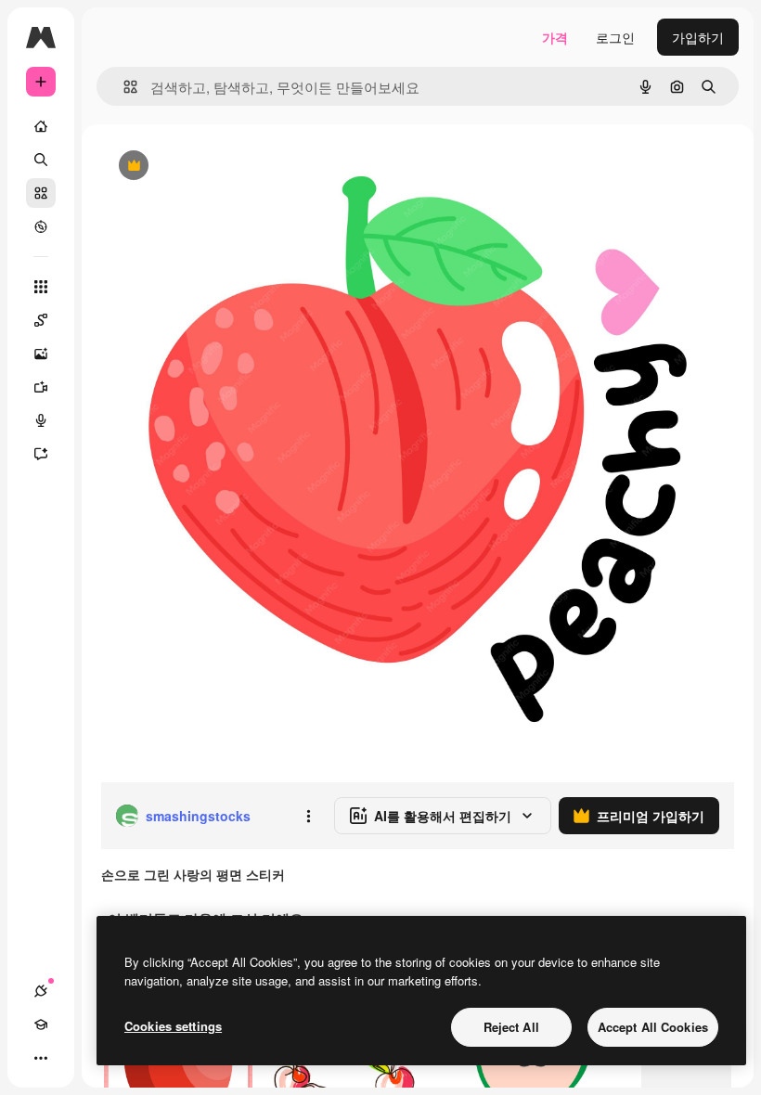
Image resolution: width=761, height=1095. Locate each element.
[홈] (41, 126)
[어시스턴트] (41, 454)
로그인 (615, 37)
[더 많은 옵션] (308, 815)
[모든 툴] (41, 287)
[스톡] (41, 193)
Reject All (511, 1027)
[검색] (41, 159)
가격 (555, 37)
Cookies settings (173, 1026)
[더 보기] (41, 1058)
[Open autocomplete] (122, 87)
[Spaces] (41, 320)
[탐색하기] (41, 226)
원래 (207, 166)
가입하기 (698, 37)
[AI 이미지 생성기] (41, 353)
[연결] (41, 991)
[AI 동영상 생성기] (41, 387)
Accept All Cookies (653, 1027)
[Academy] (41, 1024)
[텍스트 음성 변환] (41, 420)
